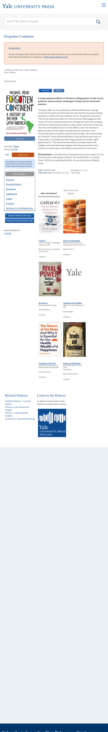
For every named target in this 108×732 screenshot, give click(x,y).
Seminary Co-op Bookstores (19, 208)
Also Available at (20, 174)
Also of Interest (49, 193)
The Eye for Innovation (71, 240)
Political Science (13, 401)
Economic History (26, 418)
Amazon (10, 179)
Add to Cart (23, 154)
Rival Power (43, 303)
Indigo (9, 198)
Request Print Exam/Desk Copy (20, 220)
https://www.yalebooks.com (56, 57)
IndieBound (11, 193)
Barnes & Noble (13, 184)
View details (42, 256)
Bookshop (11, 189)
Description (45, 91)
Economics (10, 418)
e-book (7, 233)
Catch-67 (42, 240)
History (8, 407)
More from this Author (71, 192)
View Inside (20, 138)
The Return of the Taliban (72, 303)
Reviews (58, 91)
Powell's (10, 203)
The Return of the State (47, 363)
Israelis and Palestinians (72, 363)
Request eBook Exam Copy (19, 215)
